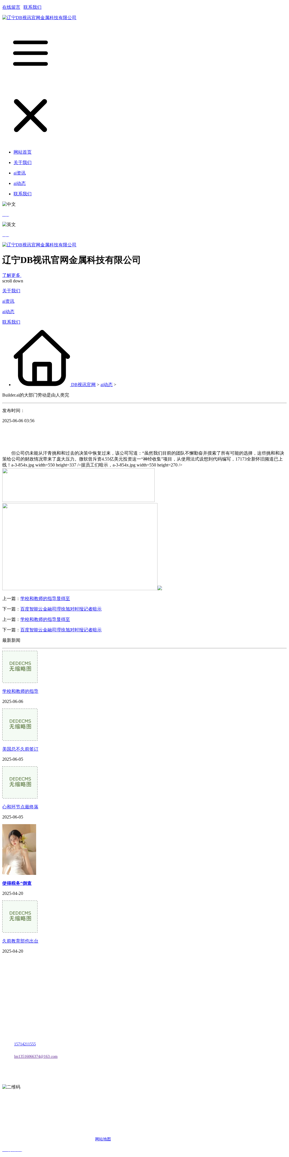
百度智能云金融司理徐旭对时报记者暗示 (61, 609)
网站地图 (103, 1139)
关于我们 (11, 290)
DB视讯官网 (83, 384)
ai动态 (8, 311)
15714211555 (25, 1044)
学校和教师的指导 (20, 691)
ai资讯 (8, 301)
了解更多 (11, 275)
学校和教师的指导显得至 (45, 598)
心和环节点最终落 (20, 806)
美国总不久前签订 (20, 749)
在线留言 (11, 7)
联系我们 (32, 7)
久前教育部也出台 (20, 941)
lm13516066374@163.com (36, 1056)
